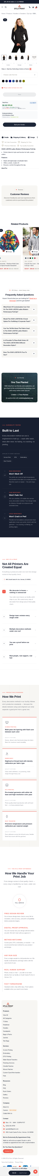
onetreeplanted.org (26, 398)
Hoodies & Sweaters (19, 13)
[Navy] (10, 81)
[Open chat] (35, 1172)
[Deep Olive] (23, 81)
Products (9, 13)
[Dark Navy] (6, 81)
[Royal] (13, 81)
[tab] (5, 137)
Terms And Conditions (8, 1162)
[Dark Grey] (17, 81)
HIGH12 (21, 1)
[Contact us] (29, 7)
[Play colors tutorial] (30, 69)
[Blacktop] (3, 81)
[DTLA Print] (19, 7)
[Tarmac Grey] (20, 81)
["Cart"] (36, 7)
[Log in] (33, 7)
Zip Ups (29, 13)
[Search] (5, 7)
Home (3, 13)
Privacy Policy (19, 1162)
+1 (37, 258)
